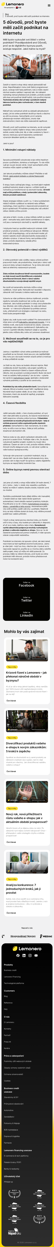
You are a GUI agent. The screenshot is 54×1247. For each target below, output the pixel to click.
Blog (7, 14)
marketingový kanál (21, 378)
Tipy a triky (12, 667)
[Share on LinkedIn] (26, 614)
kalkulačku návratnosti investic (31, 322)
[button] (49, 5)
